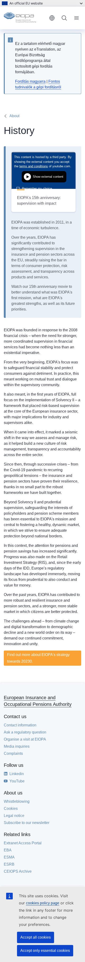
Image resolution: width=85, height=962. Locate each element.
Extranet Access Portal (23, 843)
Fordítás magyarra (30, 81)
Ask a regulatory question (25, 732)
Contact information (20, 725)
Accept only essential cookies (45, 951)
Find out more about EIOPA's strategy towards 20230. (38, 658)
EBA (8, 850)
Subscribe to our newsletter (26, 823)
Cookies (11, 809)
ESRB (9, 864)
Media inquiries (17, 746)
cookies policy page (42, 903)
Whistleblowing (17, 801)
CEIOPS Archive (18, 871)
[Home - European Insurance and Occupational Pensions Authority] (24, 18)
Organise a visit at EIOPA (25, 739)
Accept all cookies (35, 937)
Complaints (13, 753)
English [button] (52, 18)
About (14, 116)
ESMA (9, 857)
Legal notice (14, 816)
